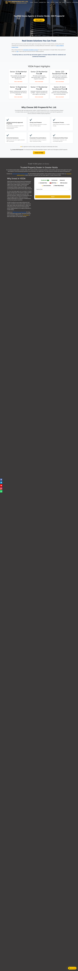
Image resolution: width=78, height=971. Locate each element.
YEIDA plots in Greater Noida (19, 212)
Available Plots (42, 2)
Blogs (57, 2)
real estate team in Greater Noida (20, 173)
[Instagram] (1, 488)
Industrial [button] (62, 180)
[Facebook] (1, 479)
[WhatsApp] (1, 491)
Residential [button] (45, 180)
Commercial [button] (54, 180)
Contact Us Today (39, 152)
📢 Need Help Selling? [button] (58, 185)
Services (53, 2)
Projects (36, 2)
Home (31, 2)
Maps (48, 2)
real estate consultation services (30, 49)
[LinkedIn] (1, 482)
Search (52, 196)
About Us (68, 2)
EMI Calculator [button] (63, 183)
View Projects (39, 20)
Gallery (64, 2)
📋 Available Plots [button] (42, 183)
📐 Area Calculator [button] (46, 185)
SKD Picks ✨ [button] (54, 183)
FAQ (60, 2)
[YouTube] (1, 485)
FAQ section (26, 215)
